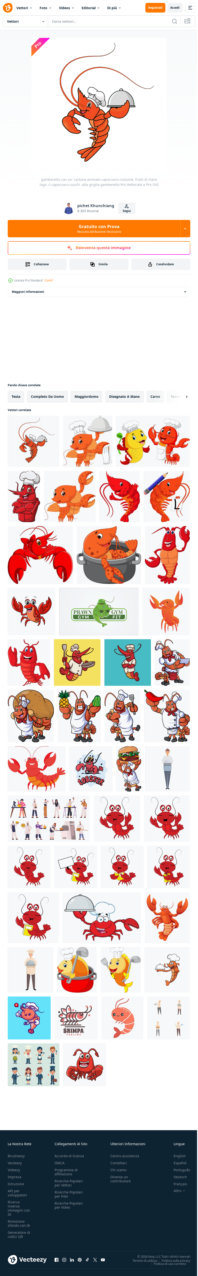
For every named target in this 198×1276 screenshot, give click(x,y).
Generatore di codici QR (19, 1234)
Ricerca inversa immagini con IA (19, 1208)
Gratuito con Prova (99, 229)
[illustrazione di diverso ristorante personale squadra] (33, 1064)
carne (155, 396)
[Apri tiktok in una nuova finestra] (87, 1260)
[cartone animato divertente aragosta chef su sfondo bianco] (24, 496)
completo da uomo (47, 396)
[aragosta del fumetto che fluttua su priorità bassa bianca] (29, 662)
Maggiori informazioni (28, 292)
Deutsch (176, 1177)
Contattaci (118, 1163)
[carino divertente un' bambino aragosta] (31, 611)
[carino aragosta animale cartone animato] (117, 818)
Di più (112, 8)
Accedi (175, 8)
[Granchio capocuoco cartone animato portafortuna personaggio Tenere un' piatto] (102, 917)
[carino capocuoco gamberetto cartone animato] (29, 1017)
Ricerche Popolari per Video (69, 1205)
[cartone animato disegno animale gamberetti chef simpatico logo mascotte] (77, 662)
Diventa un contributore (120, 1179)
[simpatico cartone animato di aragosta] (87, 441)
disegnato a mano (124, 396)
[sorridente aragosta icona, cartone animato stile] (166, 611)
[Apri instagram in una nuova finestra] (64, 1260)
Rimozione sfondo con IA (19, 1223)
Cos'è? (48, 280)
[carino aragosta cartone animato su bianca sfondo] (84, 1064)
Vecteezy (15, 1163)
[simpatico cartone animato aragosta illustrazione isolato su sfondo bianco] (167, 917)
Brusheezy (16, 1156)
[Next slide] (179, 396)
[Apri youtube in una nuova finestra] (103, 1260)
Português (178, 1170)
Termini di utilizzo (141, 1260)
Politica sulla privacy (172, 1260)
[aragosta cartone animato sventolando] (70, 496)
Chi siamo (118, 1170)
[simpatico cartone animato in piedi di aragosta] (167, 555)
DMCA (59, 1163)
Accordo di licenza (69, 1156)
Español (176, 1163)
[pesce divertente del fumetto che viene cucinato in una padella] (77, 970)
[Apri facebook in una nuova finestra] (56, 1260)
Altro (174, 1191)
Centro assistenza (124, 1156)
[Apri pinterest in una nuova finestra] (80, 1260)
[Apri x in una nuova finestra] (95, 1260)
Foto (43, 8)
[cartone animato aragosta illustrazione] (36, 769)
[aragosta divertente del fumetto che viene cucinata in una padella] (109, 555)
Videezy (14, 1170)
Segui (127, 211)
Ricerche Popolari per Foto (69, 1194)
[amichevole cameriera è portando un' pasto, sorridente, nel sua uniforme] (167, 769)
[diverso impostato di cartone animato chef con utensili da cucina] (168, 1017)
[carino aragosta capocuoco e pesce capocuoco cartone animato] (153, 441)
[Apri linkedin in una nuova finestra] (72, 1260)
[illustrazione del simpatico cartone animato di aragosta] (40, 555)
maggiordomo (87, 396)
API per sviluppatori (17, 1193)
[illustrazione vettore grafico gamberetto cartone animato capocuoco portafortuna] (167, 970)
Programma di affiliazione (66, 1172)
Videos (64, 8)
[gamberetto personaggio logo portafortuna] (76, 1017)
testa (16, 396)
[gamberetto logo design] (99, 611)
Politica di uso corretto (166, 1263)
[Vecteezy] (8, 8)
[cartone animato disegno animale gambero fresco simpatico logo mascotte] (127, 662)
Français (177, 1184)
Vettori (22, 8)
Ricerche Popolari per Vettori (69, 1183)
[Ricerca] (174, 21)
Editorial (89, 8)
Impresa (14, 1177)
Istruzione (16, 1184)
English (176, 1156)
